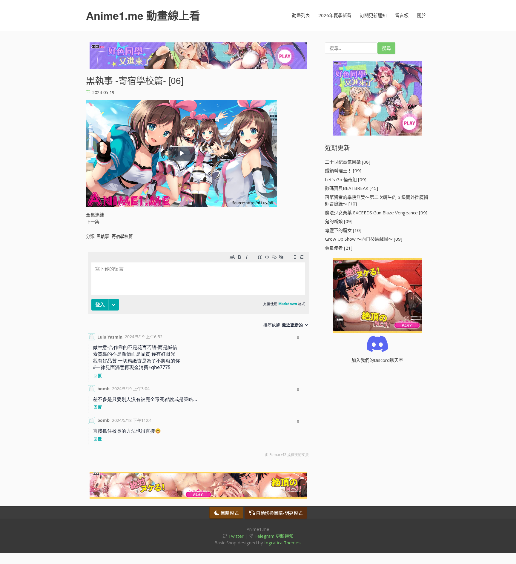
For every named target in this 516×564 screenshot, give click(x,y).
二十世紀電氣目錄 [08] (347, 162)
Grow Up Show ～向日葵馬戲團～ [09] (363, 239)
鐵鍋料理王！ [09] (343, 170)
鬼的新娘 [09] (338, 221)
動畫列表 (301, 15)
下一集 (92, 222)
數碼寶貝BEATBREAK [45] (351, 188)
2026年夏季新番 (334, 15)
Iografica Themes (282, 542)
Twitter (235, 536)
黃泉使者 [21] (338, 248)
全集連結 (95, 215)
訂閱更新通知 (373, 15)
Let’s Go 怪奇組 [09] (345, 179)
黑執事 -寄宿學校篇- (115, 236)
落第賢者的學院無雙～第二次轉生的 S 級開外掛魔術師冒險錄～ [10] (376, 200)
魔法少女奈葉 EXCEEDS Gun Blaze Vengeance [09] (376, 213)
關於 (421, 15)
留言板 (401, 15)
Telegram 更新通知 (273, 536)
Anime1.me (143, 15)
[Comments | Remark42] (198, 356)
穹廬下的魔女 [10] (343, 230)
